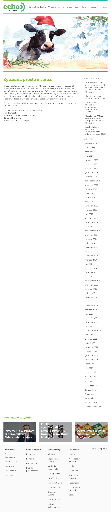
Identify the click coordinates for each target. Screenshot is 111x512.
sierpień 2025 (91, 189)
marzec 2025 (91, 210)
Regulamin (31, 463)
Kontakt (104, 7)
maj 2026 (89, 156)
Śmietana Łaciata (52, 493)
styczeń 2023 (91, 318)
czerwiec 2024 (91, 247)
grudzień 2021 (91, 355)
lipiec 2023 (90, 293)
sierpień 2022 (91, 339)
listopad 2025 (91, 177)
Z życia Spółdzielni (37, 7)
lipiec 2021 (89, 364)
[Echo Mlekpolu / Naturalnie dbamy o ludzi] (14, 7)
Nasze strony (54, 450)
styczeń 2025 (91, 218)
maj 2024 (89, 252)
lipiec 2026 (90, 147)
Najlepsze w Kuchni (53, 460)
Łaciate (72, 466)
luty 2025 (89, 214)
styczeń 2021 (90, 376)
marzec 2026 (91, 164)
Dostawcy (67, 7)
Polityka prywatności (32, 469)
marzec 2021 (91, 372)
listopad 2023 (91, 276)
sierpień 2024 (91, 239)
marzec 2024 (91, 260)
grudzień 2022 (91, 322)
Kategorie (10, 450)
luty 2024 (89, 264)
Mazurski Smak (55, 483)
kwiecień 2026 (91, 160)
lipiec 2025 (90, 193)
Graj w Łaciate (54, 499)
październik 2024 (93, 231)
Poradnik (89, 398)
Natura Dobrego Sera (54, 505)
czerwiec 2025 (91, 197)
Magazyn (93, 7)
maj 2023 (89, 301)
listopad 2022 (91, 326)
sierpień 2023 (91, 289)
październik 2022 (93, 330)
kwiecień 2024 (91, 256)
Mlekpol (51, 454)
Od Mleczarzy (54, 487)
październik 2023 (93, 281)
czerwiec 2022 (91, 347)
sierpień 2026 (91, 143)
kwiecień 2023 (91, 306)
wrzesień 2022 (91, 335)
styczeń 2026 (91, 168)
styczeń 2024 (91, 268)
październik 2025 (93, 181)
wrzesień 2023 (91, 285)
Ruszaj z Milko (54, 474)
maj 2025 (89, 202)
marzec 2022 (91, 351)
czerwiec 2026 (91, 152)
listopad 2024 (91, 227)
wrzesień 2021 (91, 360)
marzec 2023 (91, 310)
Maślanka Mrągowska (53, 467)
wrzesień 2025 (91, 185)
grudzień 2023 (91, 272)
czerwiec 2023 (91, 297)
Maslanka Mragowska (74, 476)
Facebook (74, 450)
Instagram (74, 483)
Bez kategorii (91, 386)
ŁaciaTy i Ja (53, 478)
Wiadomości (54, 7)
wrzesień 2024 (91, 235)
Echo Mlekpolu (33, 450)
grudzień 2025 (91, 172)
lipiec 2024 (90, 243)
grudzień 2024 (91, 222)
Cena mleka (80, 7)
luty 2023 (89, 314)
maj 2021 (89, 368)
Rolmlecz (73, 471)
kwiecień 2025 (91, 206)
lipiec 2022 (90, 343)
